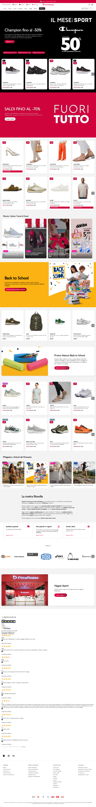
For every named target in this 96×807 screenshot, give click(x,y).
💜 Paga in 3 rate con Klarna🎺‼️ (48, 1)
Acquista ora (9, 41)
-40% (4, 386)
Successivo (11, 633)
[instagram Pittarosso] (8, 756)
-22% (75, 384)
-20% (4, 63)
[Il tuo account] (89, 5)
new (4, 60)
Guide (28, 463)
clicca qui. (24, 746)
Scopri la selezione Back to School (15, 289)
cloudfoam (5, 419)
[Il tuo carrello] (92, 5)
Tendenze (6, 251)
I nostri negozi (60, 595)
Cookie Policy (81, 772)
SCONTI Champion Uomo (24, 52)
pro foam (52, 419)
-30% (4, 178)
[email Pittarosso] (13, 756)
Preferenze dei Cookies (83, 774)
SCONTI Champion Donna (10, 52)
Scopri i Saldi (10, 119)
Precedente (4, 633)
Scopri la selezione (61, 368)
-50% (4, 142)
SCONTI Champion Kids (38, 52)
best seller (5, 383)
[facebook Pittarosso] (3, 756)
